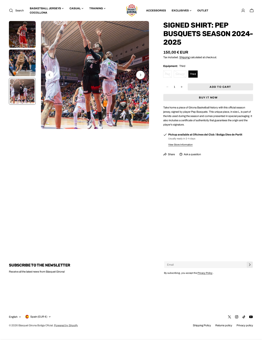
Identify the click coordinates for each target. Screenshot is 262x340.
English (13, 316)
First (168, 75)
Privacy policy (245, 325)
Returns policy (223, 325)
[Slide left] (49, 75)
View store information (180, 144)
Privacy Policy (204, 273)
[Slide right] (140, 75)
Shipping (184, 57)
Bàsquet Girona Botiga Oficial (35, 325)
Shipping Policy (202, 325)
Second (180, 75)
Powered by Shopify (66, 325)
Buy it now (208, 97)
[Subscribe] (250, 265)
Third (193, 74)
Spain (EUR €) (38, 316)
